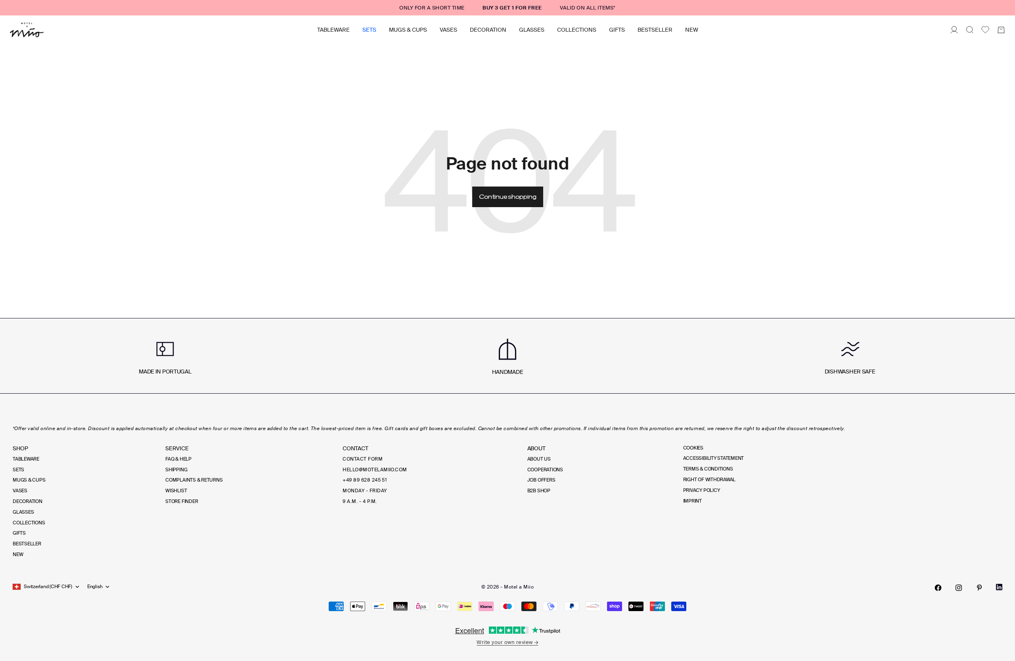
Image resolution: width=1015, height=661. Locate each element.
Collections (576, 29)
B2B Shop (538, 491)
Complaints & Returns (193, 480)
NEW (691, 29)
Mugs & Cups (408, 29)
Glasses (531, 29)
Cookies (693, 448)
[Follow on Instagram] (959, 588)
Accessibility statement (713, 458)
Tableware (333, 29)
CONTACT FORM (363, 459)
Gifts (617, 29)
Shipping (176, 470)
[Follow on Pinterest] (979, 588)
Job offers (541, 480)
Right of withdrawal (709, 479)
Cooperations (545, 470)
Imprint (692, 501)
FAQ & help (178, 459)
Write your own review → (507, 642)
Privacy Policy (701, 490)
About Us (539, 459)
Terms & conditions (708, 469)
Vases (448, 29)
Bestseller (655, 29)
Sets (369, 29)
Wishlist (176, 491)
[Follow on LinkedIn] (999, 587)
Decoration (488, 29)
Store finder (181, 501)
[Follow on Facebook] (938, 588)
